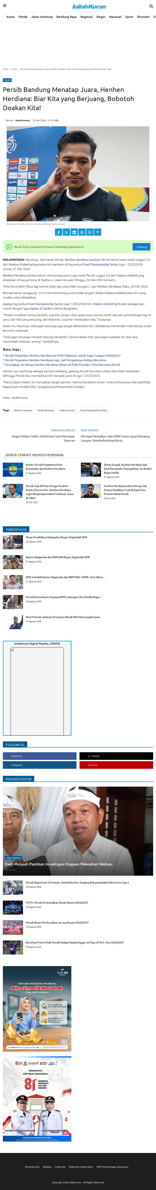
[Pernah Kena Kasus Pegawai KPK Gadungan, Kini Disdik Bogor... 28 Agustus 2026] (52, 608)
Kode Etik (60, 1167)
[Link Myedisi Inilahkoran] (15, 695)
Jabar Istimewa (42, 16)
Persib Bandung (46, 410)
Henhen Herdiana (76, 259)
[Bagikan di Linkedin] (74, 232)
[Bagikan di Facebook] (58, 232)
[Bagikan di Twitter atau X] (66, 232)
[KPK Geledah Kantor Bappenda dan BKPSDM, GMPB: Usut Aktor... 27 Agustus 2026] (54, 588)
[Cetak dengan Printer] (97, 232)
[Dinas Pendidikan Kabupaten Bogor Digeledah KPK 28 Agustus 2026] (45, 548)
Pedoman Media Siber (81, 1167)
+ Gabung (141, 246)
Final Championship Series (100, 264)
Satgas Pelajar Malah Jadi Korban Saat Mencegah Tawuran (43, 438)
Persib (23, 16)
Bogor (101, 16)
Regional (86, 16)
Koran (10, 16)
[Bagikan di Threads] (82, 232)
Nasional (115, 16)
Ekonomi (143, 16)
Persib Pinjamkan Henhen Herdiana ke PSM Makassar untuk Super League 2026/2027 (63, 355)
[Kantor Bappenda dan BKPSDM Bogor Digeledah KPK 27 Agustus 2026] (46, 568)
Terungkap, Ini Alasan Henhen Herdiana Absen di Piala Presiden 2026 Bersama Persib (62, 364)
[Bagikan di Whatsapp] (89, 232)
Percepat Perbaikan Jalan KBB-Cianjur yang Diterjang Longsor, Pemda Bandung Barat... (115, 438)
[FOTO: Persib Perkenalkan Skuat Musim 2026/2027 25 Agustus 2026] (45, 913)
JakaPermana (22, 120)
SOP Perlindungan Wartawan (112, 1167)
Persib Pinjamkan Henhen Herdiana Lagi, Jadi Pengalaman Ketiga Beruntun (55, 360)
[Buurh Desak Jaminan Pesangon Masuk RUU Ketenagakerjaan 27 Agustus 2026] (51, 628)
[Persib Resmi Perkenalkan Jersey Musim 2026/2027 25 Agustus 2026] (46, 933)
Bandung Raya (67, 16)
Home (6, 68)
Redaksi (47, 1167)
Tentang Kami (32, 1167)
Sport (129, 16)
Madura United (19, 264)
